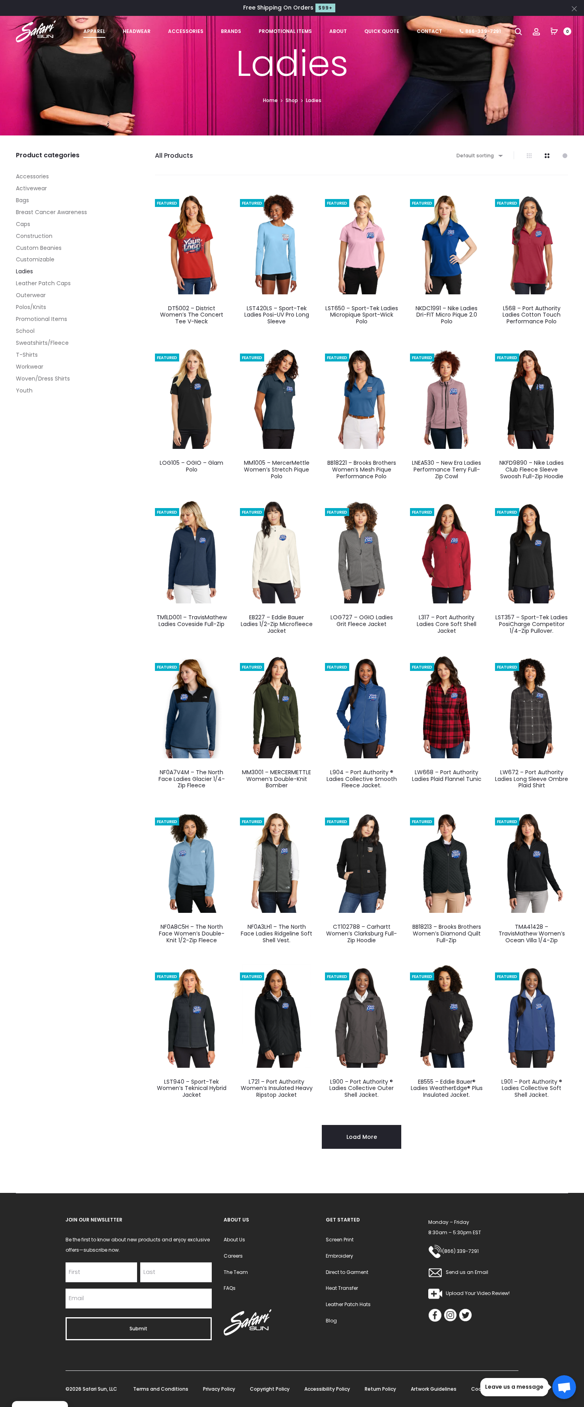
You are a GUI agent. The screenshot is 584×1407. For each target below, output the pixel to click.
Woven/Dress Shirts (43, 379)
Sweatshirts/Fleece (42, 343)
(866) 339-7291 (460, 1251)
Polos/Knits (31, 307)
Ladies (24, 271)
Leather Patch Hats (348, 1304)
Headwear (137, 31)
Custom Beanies (39, 248)
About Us (234, 1239)
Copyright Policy (270, 1389)
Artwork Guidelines (433, 1389)
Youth (24, 390)
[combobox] (479, 155)
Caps (23, 224)
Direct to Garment (347, 1272)
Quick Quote (381, 31)
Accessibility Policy (327, 1389)
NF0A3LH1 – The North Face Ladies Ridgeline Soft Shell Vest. (276, 933)
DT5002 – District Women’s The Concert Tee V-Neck (191, 315)
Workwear (29, 367)
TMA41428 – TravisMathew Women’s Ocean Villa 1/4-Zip (532, 933)
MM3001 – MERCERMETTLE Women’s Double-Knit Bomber (276, 779)
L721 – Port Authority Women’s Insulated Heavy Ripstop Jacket (277, 1088)
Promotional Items (285, 31)
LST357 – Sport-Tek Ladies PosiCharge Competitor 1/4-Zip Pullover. (531, 624)
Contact (429, 31)
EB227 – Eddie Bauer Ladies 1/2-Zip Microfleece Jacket (277, 624)
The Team (236, 1272)
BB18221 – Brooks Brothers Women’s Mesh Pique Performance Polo (361, 469)
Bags (22, 200)
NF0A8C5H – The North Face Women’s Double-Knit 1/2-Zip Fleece (191, 933)
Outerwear (31, 295)
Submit (138, 1328)
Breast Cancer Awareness (51, 212)
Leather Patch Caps (43, 283)
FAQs (230, 1288)
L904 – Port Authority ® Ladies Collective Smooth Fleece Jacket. (362, 779)
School (25, 331)
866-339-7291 (483, 31)
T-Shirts (27, 355)
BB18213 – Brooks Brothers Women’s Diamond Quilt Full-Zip (446, 933)
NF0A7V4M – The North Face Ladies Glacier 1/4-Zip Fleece (192, 779)
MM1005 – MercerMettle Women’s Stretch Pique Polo (276, 469)
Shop (292, 100)
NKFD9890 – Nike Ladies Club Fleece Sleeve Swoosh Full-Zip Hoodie (531, 469)
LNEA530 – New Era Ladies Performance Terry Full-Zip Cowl (446, 469)
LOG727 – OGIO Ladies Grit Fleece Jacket (362, 620)
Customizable (35, 259)
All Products (174, 155)
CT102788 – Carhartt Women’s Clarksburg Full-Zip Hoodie (361, 933)
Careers (233, 1255)
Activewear (31, 188)
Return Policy (380, 1389)
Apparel (94, 31)
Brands (231, 31)
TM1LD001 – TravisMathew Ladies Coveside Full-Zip (192, 620)
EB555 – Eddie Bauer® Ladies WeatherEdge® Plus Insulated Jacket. (447, 1088)
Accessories (185, 31)
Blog (331, 1320)
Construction (34, 236)
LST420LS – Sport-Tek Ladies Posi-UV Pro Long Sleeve (276, 315)
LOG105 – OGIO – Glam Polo (191, 466)
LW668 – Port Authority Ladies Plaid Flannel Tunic (447, 775)
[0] (554, 31)
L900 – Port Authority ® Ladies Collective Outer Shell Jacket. (361, 1088)
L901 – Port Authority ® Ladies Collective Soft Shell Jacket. (531, 1088)
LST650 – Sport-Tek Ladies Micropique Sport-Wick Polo (361, 315)
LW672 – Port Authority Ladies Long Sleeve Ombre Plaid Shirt (531, 779)
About (338, 31)
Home (270, 100)
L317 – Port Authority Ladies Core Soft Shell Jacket (446, 624)
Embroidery (339, 1255)
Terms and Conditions (160, 1389)
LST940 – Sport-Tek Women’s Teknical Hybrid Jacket (191, 1088)
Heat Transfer (342, 1288)
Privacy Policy (219, 1389)
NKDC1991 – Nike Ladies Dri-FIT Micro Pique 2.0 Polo (447, 315)
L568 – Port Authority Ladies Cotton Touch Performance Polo (532, 315)
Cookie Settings (491, 1389)
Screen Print (340, 1239)
